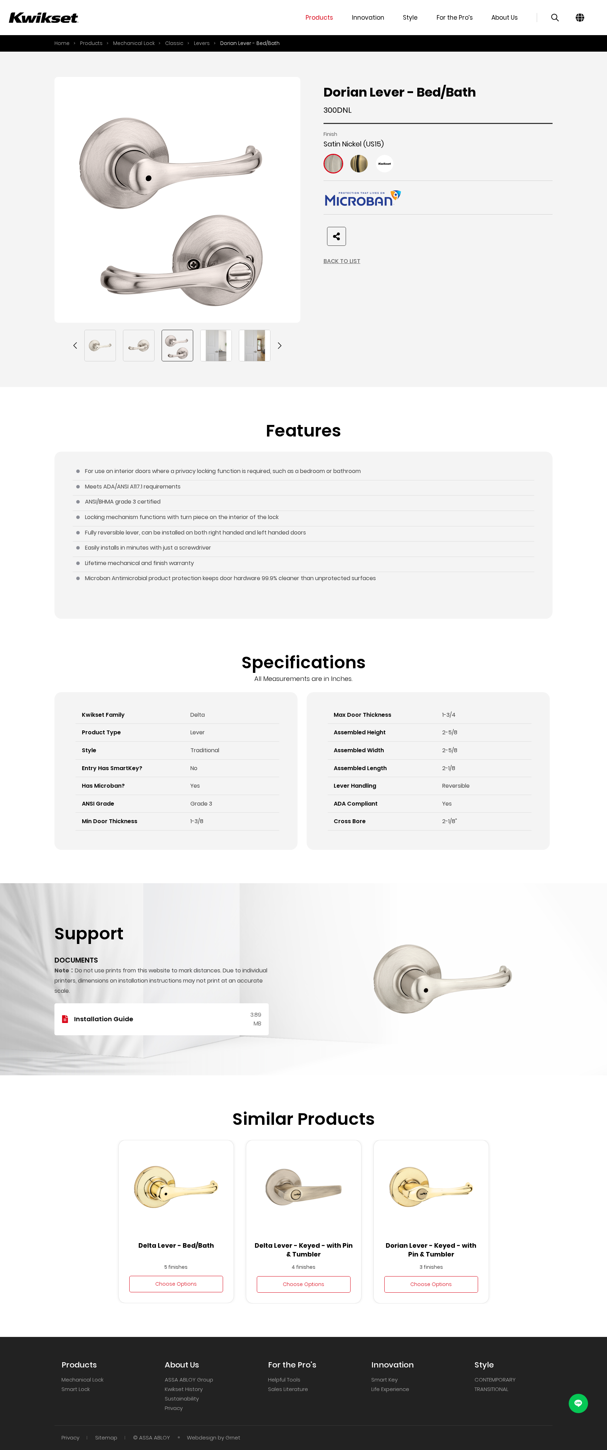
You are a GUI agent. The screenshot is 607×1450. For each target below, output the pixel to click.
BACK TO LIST (342, 261)
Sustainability (182, 1398)
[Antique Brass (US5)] (359, 163)
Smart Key (384, 1379)
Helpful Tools (284, 1379)
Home (62, 43)
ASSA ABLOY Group (189, 1379)
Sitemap (106, 1437)
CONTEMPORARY (495, 1379)
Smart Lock (75, 1389)
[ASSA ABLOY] (44, 17)
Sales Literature (288, 1389)
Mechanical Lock (134, 43)
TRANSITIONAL (491, 1389)
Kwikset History (184, 1389)
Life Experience (390, 1389)
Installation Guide (103, 1019)
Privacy (174, 1408)
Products (91, 43)
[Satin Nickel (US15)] (333, 163)
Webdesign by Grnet (213, 1437)
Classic (174, 43)
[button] (75, 345)
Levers (202, 43)
